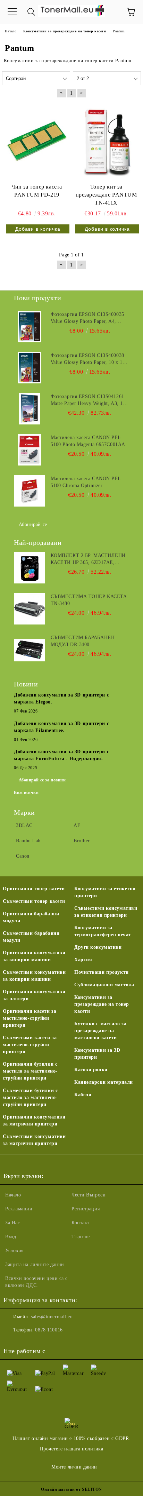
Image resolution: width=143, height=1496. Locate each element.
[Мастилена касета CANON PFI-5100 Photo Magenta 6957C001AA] (29, 449)
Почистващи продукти (101, 972)
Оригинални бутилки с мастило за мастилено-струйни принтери (30, 1071)
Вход (10, 1236)
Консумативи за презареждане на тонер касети (101, 1004)
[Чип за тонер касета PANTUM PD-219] (36, 141)
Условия (14, 1250)
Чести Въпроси (89, 1194)
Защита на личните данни (34, 1264)
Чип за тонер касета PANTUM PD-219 (36, 191)
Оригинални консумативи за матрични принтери (34, 1120)
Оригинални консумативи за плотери (34, 995)
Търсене (81, 1236)
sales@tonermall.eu (52, 1316)
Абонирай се (33, 524)
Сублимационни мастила (104, 984)
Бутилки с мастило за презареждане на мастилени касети (100, 1030)
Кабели (82, 1094)
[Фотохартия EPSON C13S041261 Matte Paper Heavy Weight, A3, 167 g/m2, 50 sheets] (29, 408)
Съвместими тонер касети (34, 901)
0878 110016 (48, 1329)
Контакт (81, 1222)
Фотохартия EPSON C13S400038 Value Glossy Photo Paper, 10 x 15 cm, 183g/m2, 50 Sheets (88, 359)
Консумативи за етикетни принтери (105, 892)
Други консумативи (98, 947)
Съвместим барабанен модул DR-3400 (83, 641)
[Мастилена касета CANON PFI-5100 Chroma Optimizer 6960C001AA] (29, 491)
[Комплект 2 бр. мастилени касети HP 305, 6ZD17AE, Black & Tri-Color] (29, 567)
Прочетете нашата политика (71, 1448)
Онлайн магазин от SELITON (71, 1489)
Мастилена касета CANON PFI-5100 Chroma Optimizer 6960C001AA (86, 482)
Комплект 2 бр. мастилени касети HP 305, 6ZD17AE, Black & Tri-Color (88, 559)
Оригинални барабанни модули (31, 917)
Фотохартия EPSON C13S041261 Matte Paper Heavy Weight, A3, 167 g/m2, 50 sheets (89, 400)
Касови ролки (91, 1069)
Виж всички (26, 792)
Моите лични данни (74, 1467)
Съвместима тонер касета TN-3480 (89, 600)
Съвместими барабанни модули (31, 937)
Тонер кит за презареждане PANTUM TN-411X (106, 195)
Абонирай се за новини (42, 780)
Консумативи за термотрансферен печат (102, 931)
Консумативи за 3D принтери (97, 1054)
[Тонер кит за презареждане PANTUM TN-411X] (106, 141)
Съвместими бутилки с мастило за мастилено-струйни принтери (30, 1097)
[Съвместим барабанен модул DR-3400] (29, 650)
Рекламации (19, 1208)
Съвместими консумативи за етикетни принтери (105, 912)
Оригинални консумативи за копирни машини (34, 956)
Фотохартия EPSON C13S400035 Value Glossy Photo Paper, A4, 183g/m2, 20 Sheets (87, 318)
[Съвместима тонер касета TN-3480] (29, 608)
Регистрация (86, 1208)
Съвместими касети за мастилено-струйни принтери (30, 1044)
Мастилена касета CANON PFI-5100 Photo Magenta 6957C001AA (88, 441)
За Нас (12, 1222)
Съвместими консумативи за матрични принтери (34, 1140)
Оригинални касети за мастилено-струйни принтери (29, 1018)
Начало (13, 1194)
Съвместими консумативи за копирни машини (34, 976)
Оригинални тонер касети (34, 888)
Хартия (83, 959)
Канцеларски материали (103, 1082)
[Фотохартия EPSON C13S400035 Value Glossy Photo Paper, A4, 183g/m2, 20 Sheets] (29, 326)
